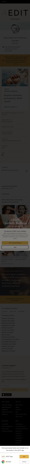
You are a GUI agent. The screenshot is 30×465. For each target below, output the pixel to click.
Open (24, 456)
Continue (24, 461)
